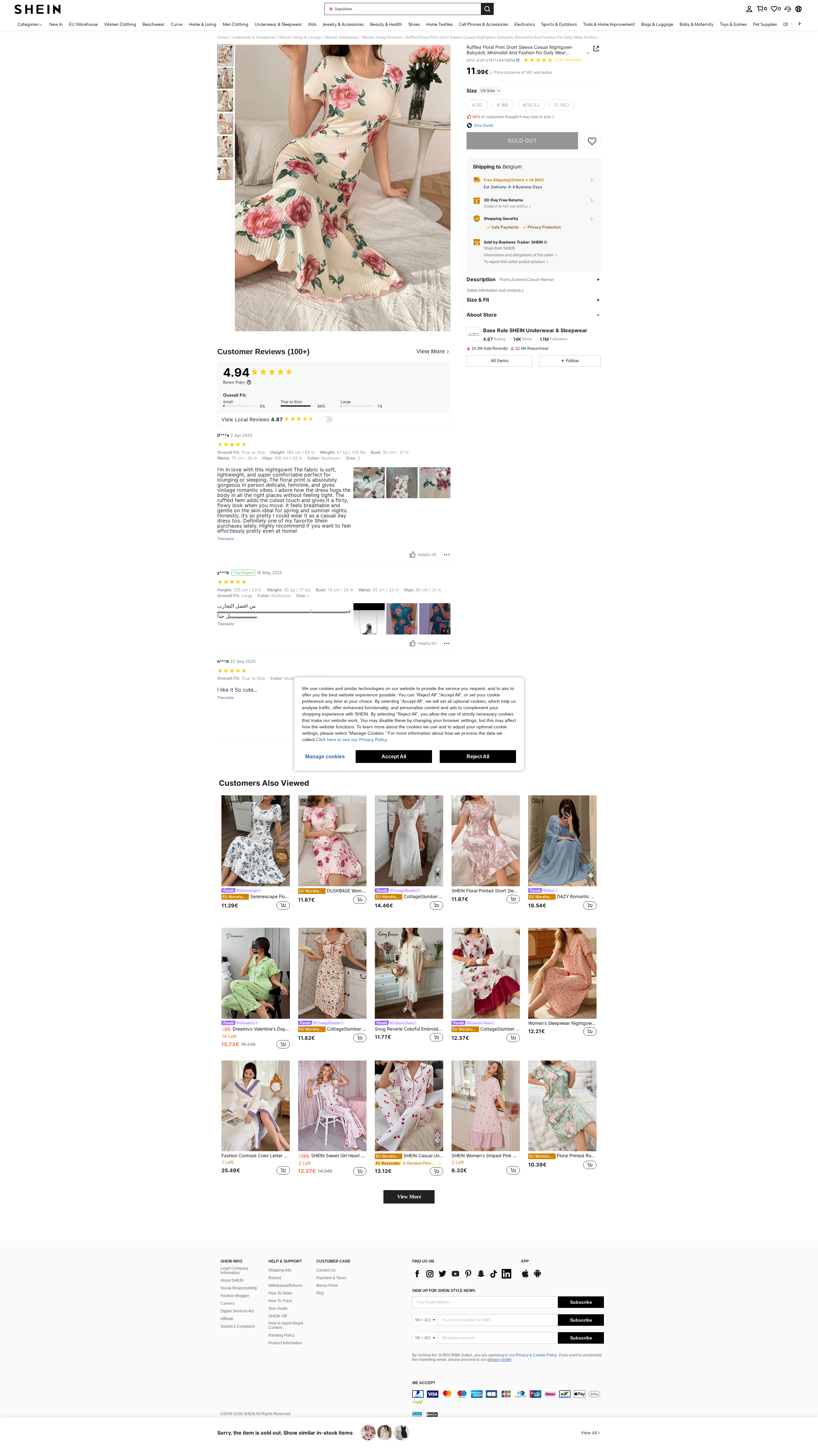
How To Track (280, 1301)
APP (525, 1261)
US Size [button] (488, 90)
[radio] (477, 105)
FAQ (320, 1293)
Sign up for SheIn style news (443, 1290)
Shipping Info (279, 1270)
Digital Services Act (237, 1311)
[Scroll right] (799, 24)
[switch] (327, 419)
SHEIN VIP (277, 1316)
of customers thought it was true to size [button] (511, 116)
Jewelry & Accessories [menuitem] (343, 24)
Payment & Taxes (331, 1278)
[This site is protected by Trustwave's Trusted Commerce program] (417, 1414)
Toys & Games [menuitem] (733, 24)
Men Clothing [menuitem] (235, 24)
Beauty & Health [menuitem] (386, 24)
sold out (522, 140)
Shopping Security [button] (501, 218)
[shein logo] (37, 9)
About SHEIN (231, 1280)
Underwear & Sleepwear (253, 37)
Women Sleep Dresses (382, 37)
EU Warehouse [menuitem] (83, 24)
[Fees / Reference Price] (491, 72)
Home (222, 37)
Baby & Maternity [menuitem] (697, 24)
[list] (463, 1274)
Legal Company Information (234, 1270)
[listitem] (255, 856)
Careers (227, 1303)
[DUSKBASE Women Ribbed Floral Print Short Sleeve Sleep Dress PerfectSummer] (332, 840)
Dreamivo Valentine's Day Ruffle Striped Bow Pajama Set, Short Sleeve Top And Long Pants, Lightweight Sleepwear (256, 1029)
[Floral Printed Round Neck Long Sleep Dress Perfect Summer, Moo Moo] (562, 1106)
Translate (225, 538)
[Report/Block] (447, 555)
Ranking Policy (281, 1335)
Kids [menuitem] (312, 24)
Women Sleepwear (341, 37)
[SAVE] (592, 140)
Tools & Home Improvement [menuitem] (609, 24)
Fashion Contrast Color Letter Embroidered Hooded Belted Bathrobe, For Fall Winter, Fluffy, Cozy (255, 1155)
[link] (761, 8)
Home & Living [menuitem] (202, 24)
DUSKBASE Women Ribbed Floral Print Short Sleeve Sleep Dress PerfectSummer (333, 890)
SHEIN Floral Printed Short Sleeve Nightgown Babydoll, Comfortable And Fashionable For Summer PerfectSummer (485, 890)
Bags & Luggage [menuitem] (657, 24)
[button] (787, 9)
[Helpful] (412, 555)
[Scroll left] (792, 24)
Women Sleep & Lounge (300, 37)
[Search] (487, 9)
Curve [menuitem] (176, 24)
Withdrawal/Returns (285, 1285)
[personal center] (749, 9)
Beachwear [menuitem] (154, 24)
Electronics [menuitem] (524, 24)
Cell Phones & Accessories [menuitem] (483, 24)
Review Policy (234, 382)
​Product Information (285, 1343)
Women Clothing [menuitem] (120, 24)
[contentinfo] (508, 1398)
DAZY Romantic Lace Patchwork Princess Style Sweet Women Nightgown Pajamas (563, 896)
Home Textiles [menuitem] (439, 24)
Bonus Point (326, 1285)
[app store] (525, 1276)
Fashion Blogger (234, 1296)
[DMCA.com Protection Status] (432, 1414)
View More (409, 1196)
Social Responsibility (238, 1288)
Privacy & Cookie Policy (536, 1355)
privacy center (499, 1359)
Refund (274, 1278)
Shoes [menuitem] (414, 24)
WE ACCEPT (423, 1383)
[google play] (537, 1276)
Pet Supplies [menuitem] (765, 24)
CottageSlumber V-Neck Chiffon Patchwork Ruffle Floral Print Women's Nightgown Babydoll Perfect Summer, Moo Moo (486, 1029)
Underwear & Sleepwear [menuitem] (278, 24)
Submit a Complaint (237, 1326)
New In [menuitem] (56, 24)
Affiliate (226, 1319)
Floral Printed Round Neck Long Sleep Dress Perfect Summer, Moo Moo (563, 1155)
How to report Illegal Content (285, 1325)
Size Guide (278, 1308)
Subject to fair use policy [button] (506, 206)
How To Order (280, 1293)
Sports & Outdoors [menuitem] (559, 24)
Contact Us (326, 1270)
